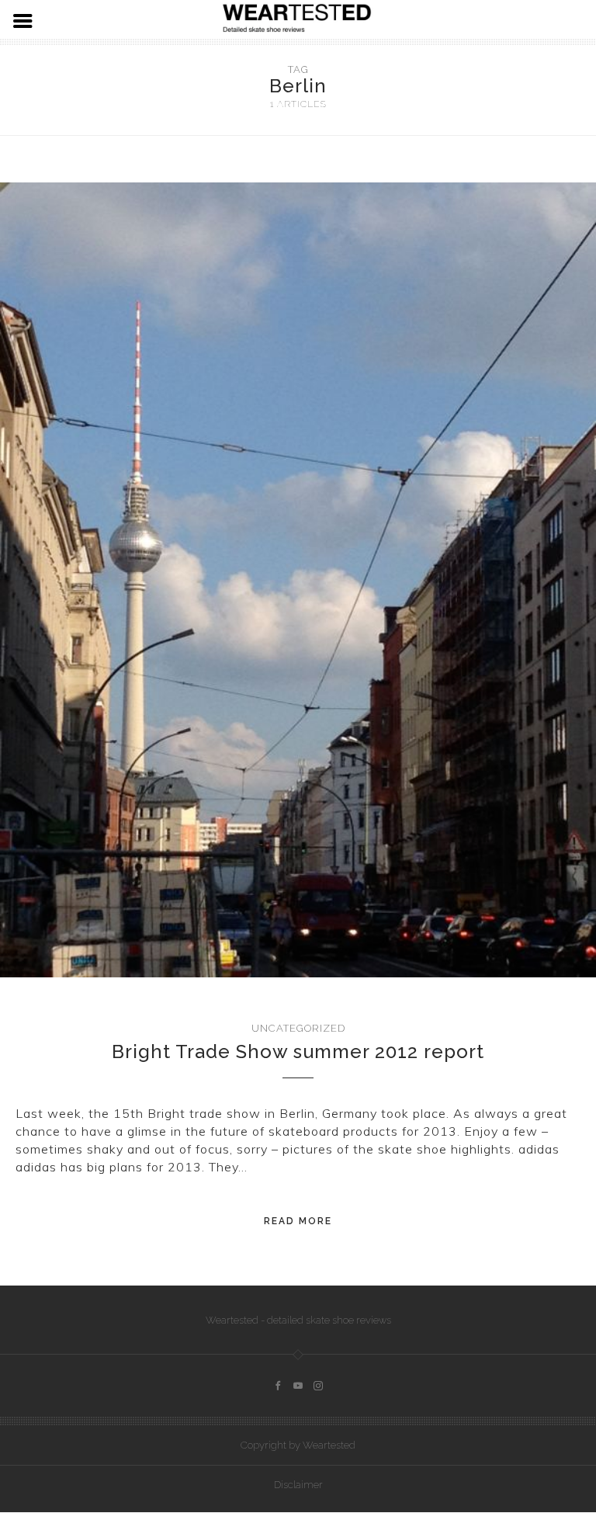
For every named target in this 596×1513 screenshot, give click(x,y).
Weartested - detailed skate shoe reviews (298, 1320)
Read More (298, 1221)
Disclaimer (298, 1484)
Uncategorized (298, 1028)
